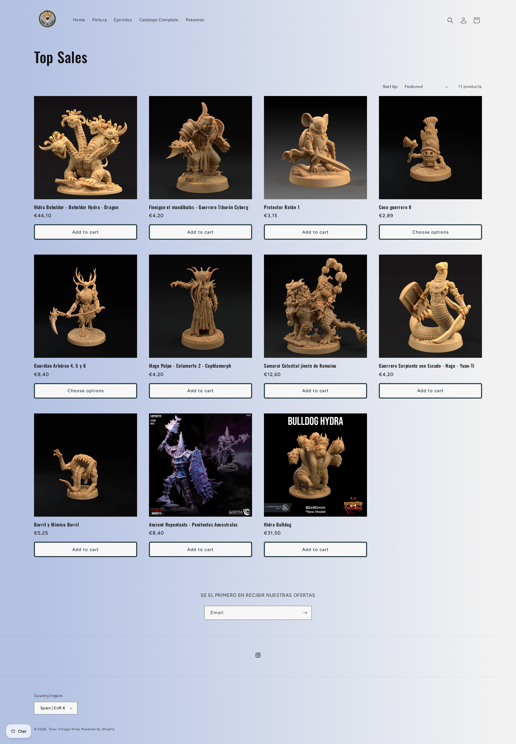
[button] (450, 20)
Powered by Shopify (98, 729)
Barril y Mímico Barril (56, 524)
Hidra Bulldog (277, 524)
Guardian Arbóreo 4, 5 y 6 (60, 366)
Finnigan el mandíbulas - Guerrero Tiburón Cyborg (198, 207)
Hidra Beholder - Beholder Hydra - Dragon (76, 207)
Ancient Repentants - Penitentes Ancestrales (193, 524)
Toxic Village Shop (64, 729)
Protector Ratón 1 (282, 207)
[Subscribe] (304, 613)
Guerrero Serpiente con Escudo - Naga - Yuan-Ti (426, 366)
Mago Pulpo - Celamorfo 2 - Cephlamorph (190, 366)
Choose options (430, 232)
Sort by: (391, 86)
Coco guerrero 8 (395, 207)
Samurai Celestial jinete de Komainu (300, 366)
